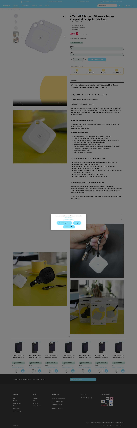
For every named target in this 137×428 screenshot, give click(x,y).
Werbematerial (16, 408)
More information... (69, 217)
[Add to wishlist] (63, 16)
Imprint (71, 219)
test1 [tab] (68, 337)
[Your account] (123, 5)
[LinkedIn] (87, 398)
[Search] (116, 5)
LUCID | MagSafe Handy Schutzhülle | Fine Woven (18, 356)
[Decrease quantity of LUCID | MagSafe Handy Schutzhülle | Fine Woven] (13, 371)
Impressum (35, 398)
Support (15, 394)
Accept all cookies (69, 226)
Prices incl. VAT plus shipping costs (78, 38)
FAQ (14, 398)
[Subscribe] (95, 379)
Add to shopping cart (97, 59)
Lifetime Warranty (37, 405)
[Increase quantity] (85, 59)
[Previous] (22, 36)
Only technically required (64, 223)
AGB (34, 400)
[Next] (64, 36)
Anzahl (71, 46)
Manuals (15, 400)
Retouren (15, 405)
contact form (59, 408)
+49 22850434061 (57, 402)
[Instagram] (84, 398)
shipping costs (99, 422)
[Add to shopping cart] (23, 371)
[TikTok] (91, 398)
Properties (74, 215)
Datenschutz (35, 403)
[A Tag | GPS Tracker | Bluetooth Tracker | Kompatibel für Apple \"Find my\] (43, 36)
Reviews (73, 219)
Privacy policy (66, 219)
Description (74, 80)
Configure (77, 223)
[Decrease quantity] (71, 59)
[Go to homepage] (7, 6)
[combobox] (105, 5)
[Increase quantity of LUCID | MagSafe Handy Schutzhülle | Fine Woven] (19, 371)
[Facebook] (82, 398)
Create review (81, 14)
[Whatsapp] (89, 398)
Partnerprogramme (17, 403)
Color (71, 52)
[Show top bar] (132, 5)
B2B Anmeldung (17, 411)
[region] (40, 36)
